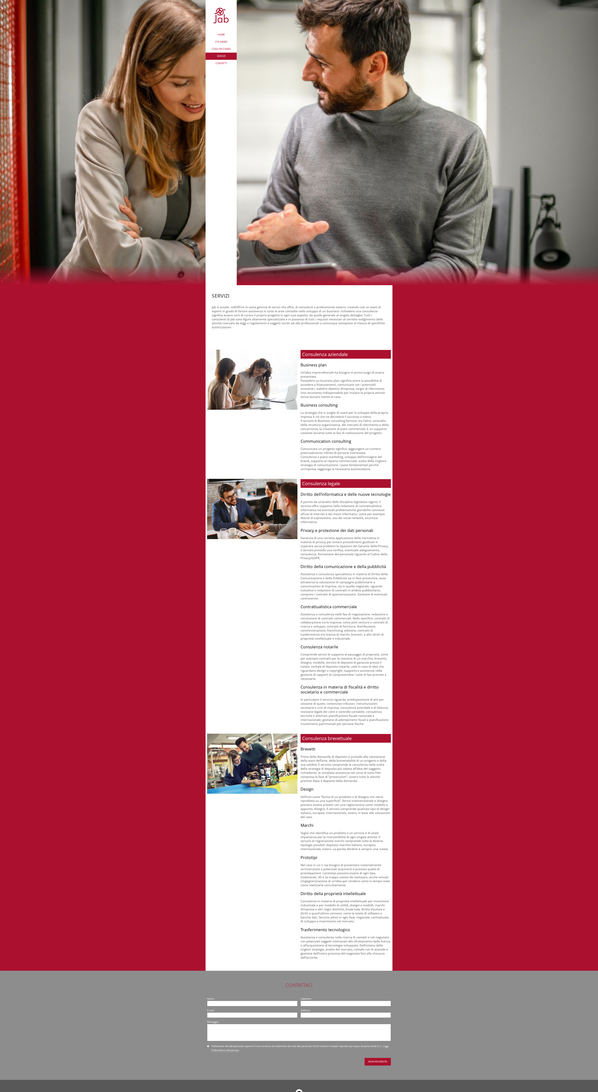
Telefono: (305, 1010)
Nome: (210, 998)
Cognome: (306, 998)
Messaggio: (213, 1022)
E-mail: (210, 1010)
